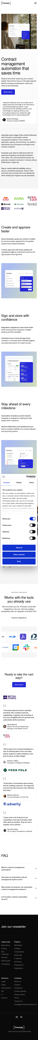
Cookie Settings (20, 991)
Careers (17, 985)
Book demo (5, 945)
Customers (18, 988)
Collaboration (19, 952)
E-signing (17, 958)
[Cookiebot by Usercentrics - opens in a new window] (27, 476)
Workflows (18, 945)
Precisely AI (18, 965)
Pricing (4, 948)
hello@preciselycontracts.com (25, 1004)
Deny (19, 561)
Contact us (18, 1001)
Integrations (18, 968)
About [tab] (31, 482)
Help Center (5, 961)
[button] (35, 3)
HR (2, 991)
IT (2, 994)
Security (4, 957)
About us (17, 981)
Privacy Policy (19, 994)
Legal (3, 981)
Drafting (17, 948)
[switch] (33, 525)
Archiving (17, 962)
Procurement (6, 988)
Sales (3, 985)
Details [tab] (19, 482)
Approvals (18, 955)
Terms (16, 998)
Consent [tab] (6, 482)
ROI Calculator (5, 953)
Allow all (19, 548)
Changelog (5, 964)
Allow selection (19, 554)
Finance (4, 998)
